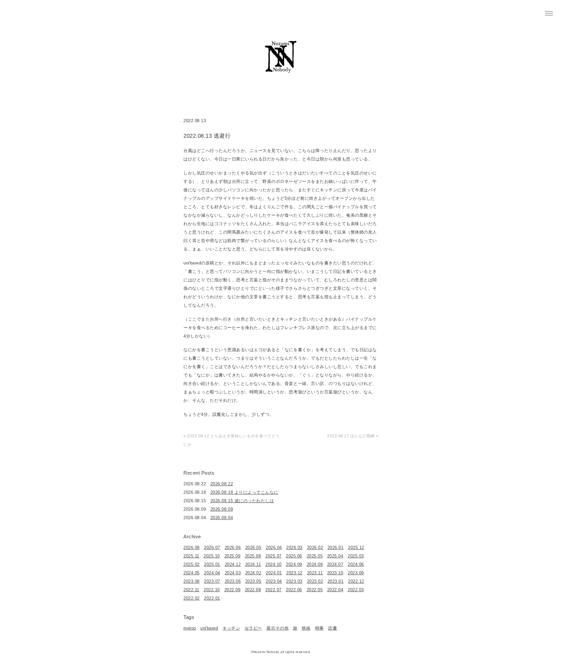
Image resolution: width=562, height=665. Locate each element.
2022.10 (212, 589)
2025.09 (232, 556)
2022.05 (315, 589)
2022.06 (294, 589)
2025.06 (294, 556)
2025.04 (335, 556)
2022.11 (191, 589)
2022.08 (253, 589)
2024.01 (274, 572)
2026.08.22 (221, 483)
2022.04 (335, 589)
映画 (306, 628)
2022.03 (356, 589)
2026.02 (315, 547)
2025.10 (212, 556)
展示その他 (277, 628)
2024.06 (356, 564)
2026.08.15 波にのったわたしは (242, 500)
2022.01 (212, 598)
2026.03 (294, 547)
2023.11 (315, 572)
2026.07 (212, 547)
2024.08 (315, 564)
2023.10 (335, 572)
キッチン (231, 628)
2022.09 (232, 589)
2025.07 (273, 556)
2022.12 (356, 581)
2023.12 (294, 572)
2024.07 (335, 564)
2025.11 (191, 556)
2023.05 (253, 581)
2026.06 (233, 547)
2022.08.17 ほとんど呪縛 (351, 436)
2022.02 (191, 598)
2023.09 (356, 572)
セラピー (253, 628)
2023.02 (315, 581)
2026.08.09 (221, 509)
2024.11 (253, 564)
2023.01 (336, 581)
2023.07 (212, 581)
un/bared (209, 628)
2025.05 (315, 556)
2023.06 (233, 581)
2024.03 (233, 572)
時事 (319, 628)
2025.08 (253, 556)
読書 (332, 628)
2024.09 (294, 564)
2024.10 (273, 564)
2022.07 (273, 589)
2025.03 (356, 556)
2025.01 (212, 564)
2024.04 (212, 572)
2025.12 (356, 547)
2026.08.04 (221, 517)
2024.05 (191, 572)
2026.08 (191, 547)
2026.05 (253, 547)
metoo (189, 628)
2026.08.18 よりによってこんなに (244, 492)
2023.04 (274, 581)
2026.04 (274, 547)
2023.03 (294, 581)
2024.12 (233, 564)
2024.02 (253, 572)
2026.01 (336, 547)
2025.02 (191, 564)
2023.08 (191, 581)
